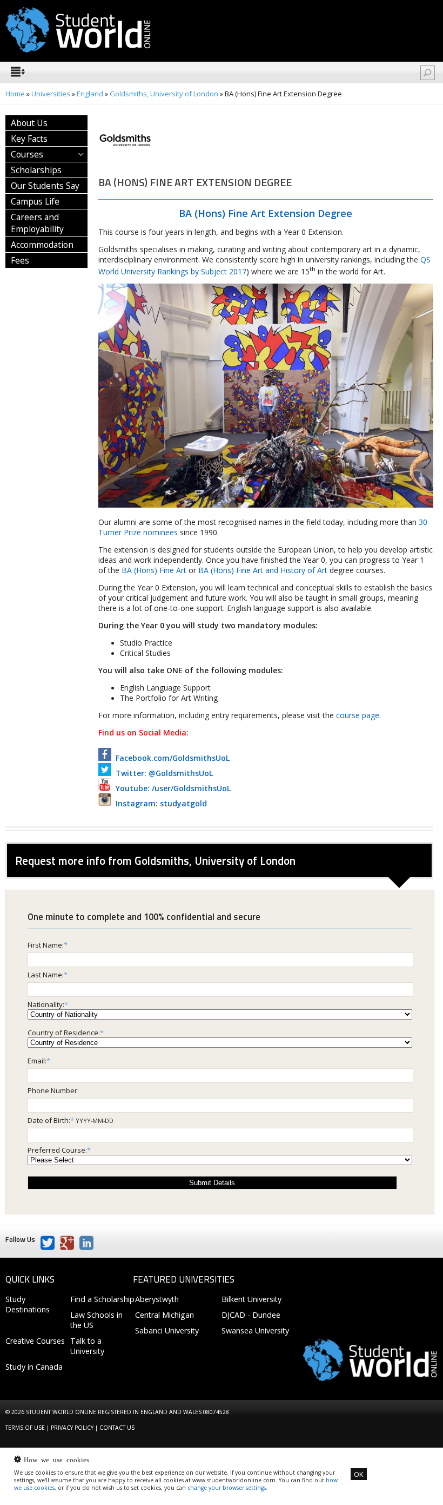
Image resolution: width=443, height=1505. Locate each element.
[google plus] (67, 1243)
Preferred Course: (57, 1150)
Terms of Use (25, 1427)
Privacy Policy (72, 1427)
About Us (29, 123)
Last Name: (46, 975)
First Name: (46, 945)
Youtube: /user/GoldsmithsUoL (171, 788)
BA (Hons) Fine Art (154, 570)
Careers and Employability (37, 223)
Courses (27, 154)
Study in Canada (34, 1367)
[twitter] (48, 1243)
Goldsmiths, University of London (165, 93)
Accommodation (42, 245)
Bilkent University (251, 1299)
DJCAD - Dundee (251, 1315)
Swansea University (255, 1330)
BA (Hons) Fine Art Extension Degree (265, 213)
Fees (20, 260)
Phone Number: (53, 1090)
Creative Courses (35, 1341)
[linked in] (86, 1243)
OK (359, 1474)
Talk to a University (87, 1346)
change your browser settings (226, 1487)
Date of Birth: (49, 1120)
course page (357, 715)
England (90, 93)
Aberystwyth (157, 1299)
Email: (37, 1061)
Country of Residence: (64, 1032)
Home (15, 93)
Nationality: (46, 1004)
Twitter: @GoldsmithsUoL (162, 773)
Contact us (117, 1427)
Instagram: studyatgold (159, 803)
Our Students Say (45, 186)
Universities (50, 93)
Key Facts (29, 138)
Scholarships (36, 170)
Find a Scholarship (102, 1299)
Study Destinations (27, 1304)
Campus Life (35, 201)
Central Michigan (164, 1315)
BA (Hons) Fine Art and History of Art (262, 570)
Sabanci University (167, 1330)
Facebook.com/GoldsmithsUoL (170, 758)
